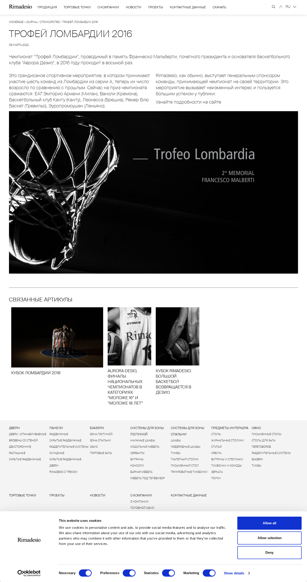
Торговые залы (101, 453)
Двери (14, 428)
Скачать (219, 7)
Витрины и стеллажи (227, 459)
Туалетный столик (184, 459)
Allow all (269, 523)
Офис (94, 447)
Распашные (17, 453)
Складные (56, 453)
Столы (216, 434)
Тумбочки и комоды (226, 465)
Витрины (137, 459)
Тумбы (175, 453)
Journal (32, 22)
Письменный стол (185, 465)
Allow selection (270, 538)
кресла (216, 453)
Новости (133, 7)
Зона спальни (100, 440)
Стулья (216, 447)
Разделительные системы (69, 447)
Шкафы (176, 440)
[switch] (129, 573)
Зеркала (217, 472)
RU (288, 6)
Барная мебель (141, 472)
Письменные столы (266, 434)
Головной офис (142, 508)
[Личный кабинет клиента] (281, 7)
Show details (234, 573)
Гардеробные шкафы (185, 447)
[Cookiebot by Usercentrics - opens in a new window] (29, 573)
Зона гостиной (101, 434)
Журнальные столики (227, 440)
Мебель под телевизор (147, 478)
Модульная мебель (144, 447)
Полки (216, 478)
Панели (56, 428)
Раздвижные (58, 434)
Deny (269, 552)
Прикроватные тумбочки (189, 472)
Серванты (137, 453)
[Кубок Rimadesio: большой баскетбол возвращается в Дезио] (177, 351)
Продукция (47, 7)
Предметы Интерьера (229, 428)
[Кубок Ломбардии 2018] (57, 341)
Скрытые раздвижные (25, 459)
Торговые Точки (77, 7)
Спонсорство (50, 22)
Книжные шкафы (142, 440)
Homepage (16, 22)
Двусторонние (20, 447)
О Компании (108, 7)
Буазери (97, 428)
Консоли (137, 465)
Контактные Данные (188, 7)
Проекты (155, 7)
